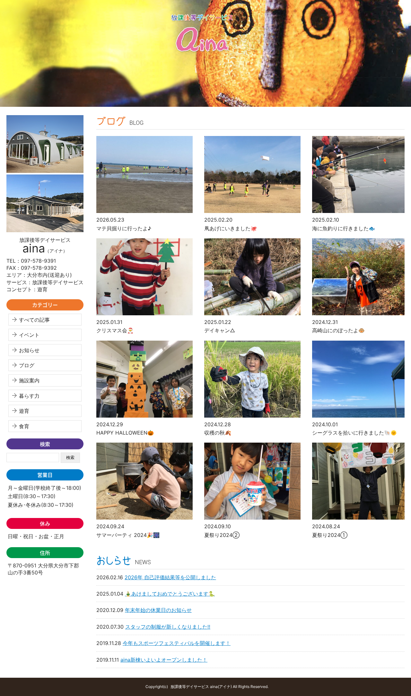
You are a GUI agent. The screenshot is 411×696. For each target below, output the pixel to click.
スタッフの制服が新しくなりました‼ (167, 627)
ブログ (26, 365)
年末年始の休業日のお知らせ (158, 610)
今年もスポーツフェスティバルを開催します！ (177, 643)
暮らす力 (29, 396)
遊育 (24, 411)
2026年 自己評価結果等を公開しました (170, 577)
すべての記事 (34, 320)
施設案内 (29, 380)
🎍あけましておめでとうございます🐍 (170, 593)
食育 (24, 426)
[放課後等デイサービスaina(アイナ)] (205, 105)
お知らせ (29, 350)
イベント (29, 335)
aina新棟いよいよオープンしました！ (163, 660)
